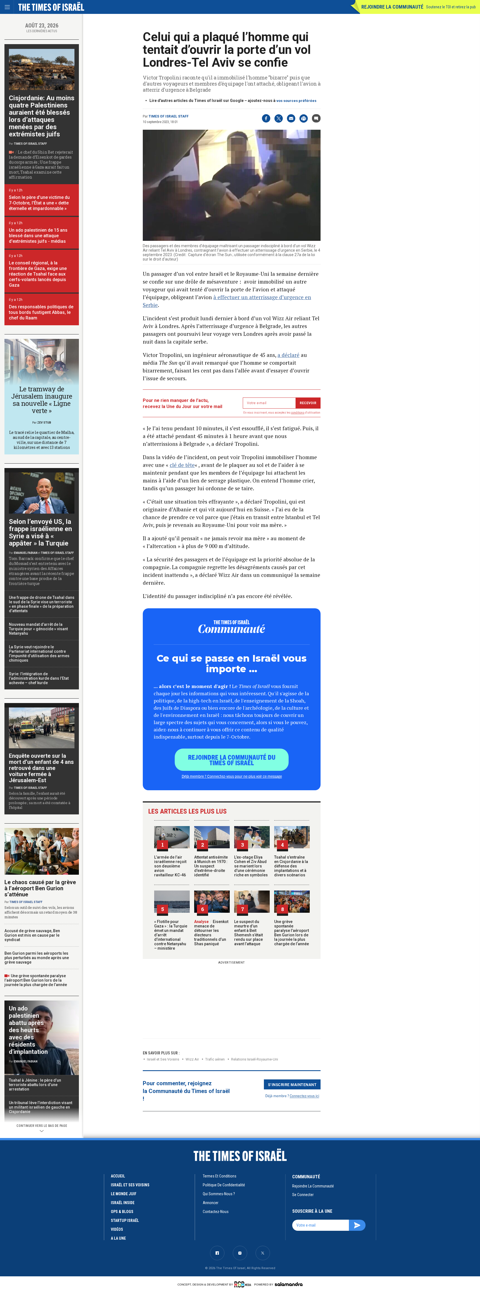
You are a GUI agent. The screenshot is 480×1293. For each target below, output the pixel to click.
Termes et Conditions (219, 1176)
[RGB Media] (243, 1284)
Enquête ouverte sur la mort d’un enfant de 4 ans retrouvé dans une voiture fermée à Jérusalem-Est (41, 768)
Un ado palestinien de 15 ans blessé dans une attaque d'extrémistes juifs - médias (38, 235)
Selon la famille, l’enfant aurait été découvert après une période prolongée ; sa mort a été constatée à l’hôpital (39, 800)
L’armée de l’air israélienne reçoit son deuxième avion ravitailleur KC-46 (170, 866)
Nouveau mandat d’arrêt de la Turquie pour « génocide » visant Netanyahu (38, 629)
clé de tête (182, 464)
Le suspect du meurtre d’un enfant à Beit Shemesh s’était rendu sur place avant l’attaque (248, 932)
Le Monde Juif (123, 1194)
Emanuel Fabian (26, 552)
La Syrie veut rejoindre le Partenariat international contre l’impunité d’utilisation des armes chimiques (39, 653)
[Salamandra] (288, 1284)
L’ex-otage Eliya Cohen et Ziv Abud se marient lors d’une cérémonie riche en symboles (251, 866)
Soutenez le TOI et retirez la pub (451, 7)
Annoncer (210, 1203)
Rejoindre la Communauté (392, 7)
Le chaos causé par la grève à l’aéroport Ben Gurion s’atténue (40, 888)
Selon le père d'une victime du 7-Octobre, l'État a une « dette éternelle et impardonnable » (39, 203)
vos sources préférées (296, 101)
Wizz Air (192, 1059)
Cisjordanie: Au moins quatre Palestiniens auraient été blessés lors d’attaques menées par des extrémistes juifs (41, 116)
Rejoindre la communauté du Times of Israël (232, 760)
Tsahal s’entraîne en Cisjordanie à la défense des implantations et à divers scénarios (291, 866)
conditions (297, 412)
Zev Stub (44, 422)
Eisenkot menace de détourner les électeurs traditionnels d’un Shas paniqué (211, 932)
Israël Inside (122, 1203)
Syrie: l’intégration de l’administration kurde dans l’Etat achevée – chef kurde (39, 678)
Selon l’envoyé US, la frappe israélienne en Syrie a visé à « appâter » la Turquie (40, 532)
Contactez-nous (216, 1211)
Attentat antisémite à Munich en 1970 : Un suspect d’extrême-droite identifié (211, 866)
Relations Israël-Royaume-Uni (254, 1059)
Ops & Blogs (122, 1211)
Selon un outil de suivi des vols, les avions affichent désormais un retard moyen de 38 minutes (40, 912)
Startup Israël (125, 1220)
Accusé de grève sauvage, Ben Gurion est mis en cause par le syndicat (32, 935)
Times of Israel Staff (169, 116)
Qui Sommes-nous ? (219, 1194)
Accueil (118, 1176)
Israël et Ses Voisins (163, 1059)
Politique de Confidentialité (224, 1185)
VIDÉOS (117, 1229)
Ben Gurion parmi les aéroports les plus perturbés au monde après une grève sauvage (36, 957)
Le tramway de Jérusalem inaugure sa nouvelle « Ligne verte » (41, 399)
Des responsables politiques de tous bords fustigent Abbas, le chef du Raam (41, 312)
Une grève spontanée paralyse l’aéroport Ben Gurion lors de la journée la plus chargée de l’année (291, 932)
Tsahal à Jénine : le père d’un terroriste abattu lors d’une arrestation (35, 1084)
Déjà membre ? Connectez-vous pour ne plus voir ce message (232, 776)
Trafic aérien (215, 1059)
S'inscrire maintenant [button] (292, 1084)
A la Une (118, 1238)
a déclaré (288, 354)
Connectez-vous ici (304, 1095)
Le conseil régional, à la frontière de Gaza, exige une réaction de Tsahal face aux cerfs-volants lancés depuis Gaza (38, 274)
